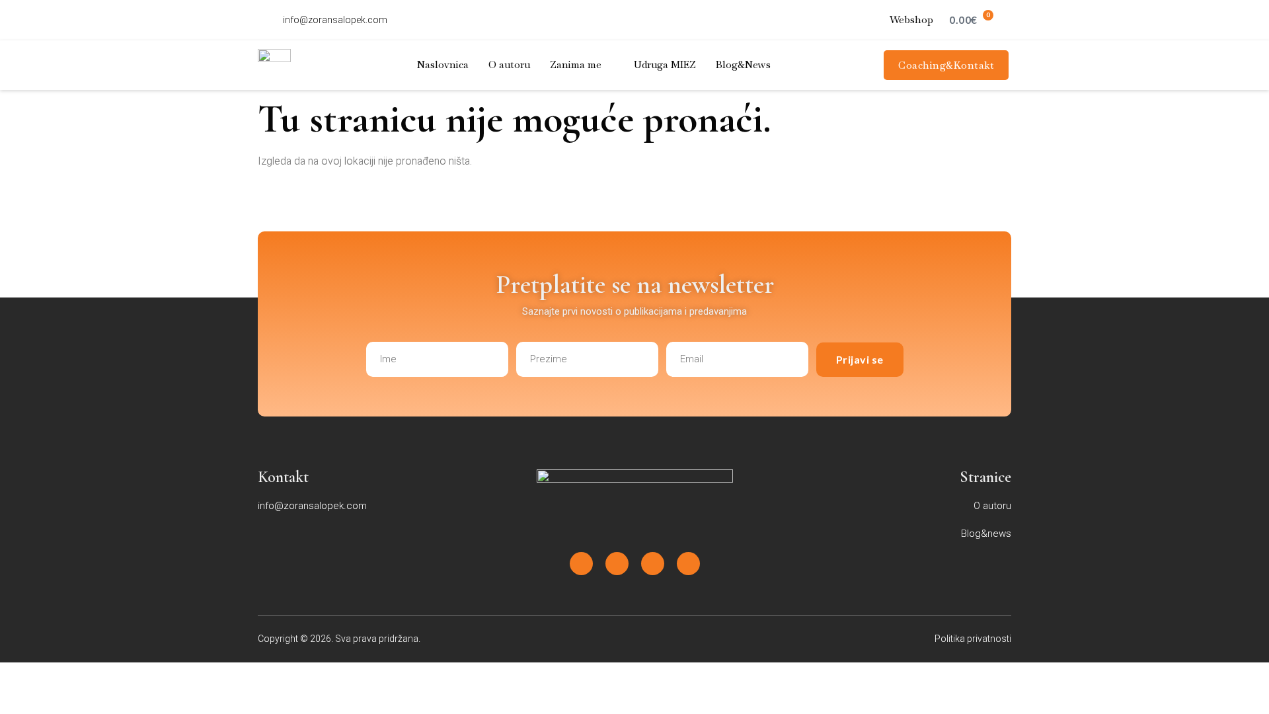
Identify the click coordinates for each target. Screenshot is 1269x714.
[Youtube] (652, 563)
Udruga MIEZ (665, 64)
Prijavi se (860, 359)
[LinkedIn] (688, 563)
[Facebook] (581, 563)
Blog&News (743, 64)
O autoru (509, 64)
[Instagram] (617, 563)
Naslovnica (443, 64)
